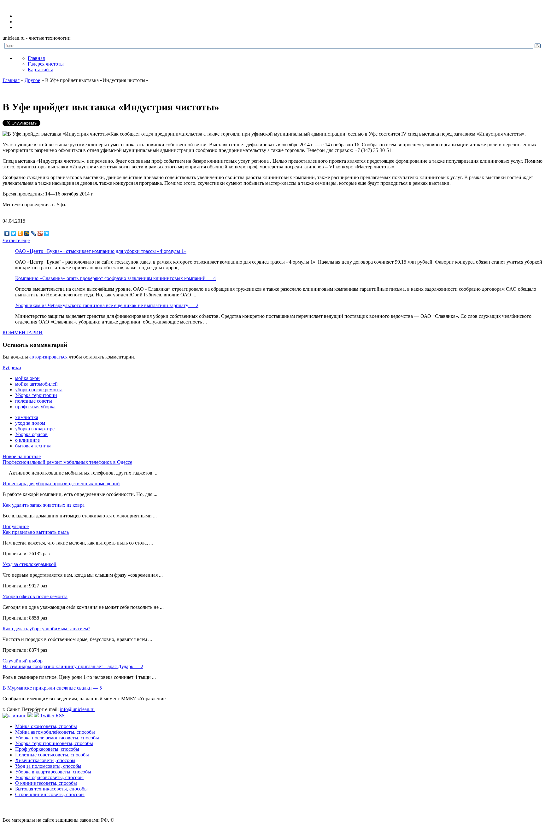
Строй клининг (50, 794)
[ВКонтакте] (7, 233)
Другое (32, 80)
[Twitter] (13, 233)
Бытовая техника (51, 788)
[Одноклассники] (20, 233)
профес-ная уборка (35, 406)
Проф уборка (47, 749)
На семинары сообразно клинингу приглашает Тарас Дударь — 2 (73, 666)
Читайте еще (16, 240)
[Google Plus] (40, 233)
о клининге (27, 440)
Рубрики (12, 367)
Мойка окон (46, 726)
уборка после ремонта (38, 389)
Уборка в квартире (53, 771)
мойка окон (27, 378)
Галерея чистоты (46, 64)
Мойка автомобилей (55, 732)
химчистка (26, 417)
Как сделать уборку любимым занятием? (46, 628)
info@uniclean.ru (77, 709)
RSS (60, 715)
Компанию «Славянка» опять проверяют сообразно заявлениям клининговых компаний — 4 (115, 278)
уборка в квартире (35, 428)
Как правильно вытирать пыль (36, 532)
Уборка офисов (31, 434)
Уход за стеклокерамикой (29, 564)
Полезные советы (52, 754)
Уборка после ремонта (57, 737)
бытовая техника (33, 445)
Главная (36, 58)
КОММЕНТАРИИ (23, 332)
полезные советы (33, 401)
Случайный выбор (23, 660)
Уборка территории (36, 395)
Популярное (16, 526)
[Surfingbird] (47, 233)
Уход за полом (48, 766)
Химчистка (45, 760)
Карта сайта (40, 69)
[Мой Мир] (27, 233)
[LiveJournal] (33, 233)
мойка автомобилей (36, 384)
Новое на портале (22, 456)
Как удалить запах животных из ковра (44, 505)
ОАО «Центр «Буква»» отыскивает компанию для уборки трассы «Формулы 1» (100, 251)
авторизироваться (48, 356)
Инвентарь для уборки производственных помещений (61, 483)
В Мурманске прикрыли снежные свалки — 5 (52, 688)
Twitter (47, 715)
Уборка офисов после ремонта (35, 596)
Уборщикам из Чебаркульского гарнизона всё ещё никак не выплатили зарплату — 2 (106, 305)
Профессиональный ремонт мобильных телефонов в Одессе (67, 462)
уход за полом (30, 423)
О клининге (46, 783)
